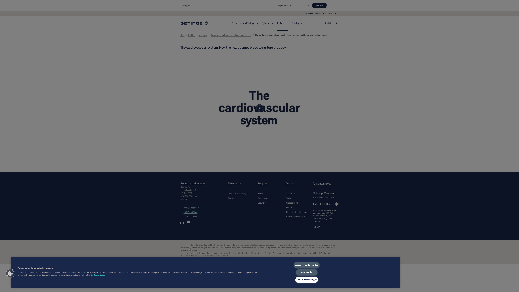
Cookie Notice (99, 275)
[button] (10, 273)
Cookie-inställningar (307, 279)
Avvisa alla (306, 272)
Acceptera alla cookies (306, 265)
